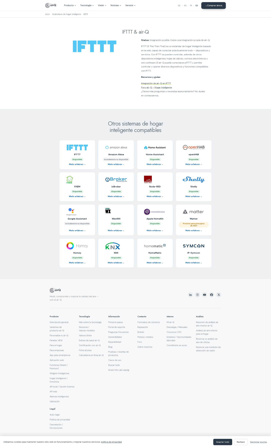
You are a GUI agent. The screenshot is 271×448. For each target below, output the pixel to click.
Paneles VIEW (56, 340)
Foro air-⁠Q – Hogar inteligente (156, 87)
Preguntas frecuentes (118, 332)
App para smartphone (60, 355)
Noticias (115, 5)
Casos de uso (114, 360)
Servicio (129, 5)
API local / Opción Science (62, 386)
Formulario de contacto (148, 322)
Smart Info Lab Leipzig (118, 370)
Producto (69, 5)
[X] (218, 294)
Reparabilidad (114, 342)
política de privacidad (111, 442)
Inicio (47, 14)
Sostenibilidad (115, 337)
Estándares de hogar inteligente (66, 14)
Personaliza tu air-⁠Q (59, 335)
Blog (110, 347)
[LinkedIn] (190, 294)
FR (191, 5)
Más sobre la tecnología (90, 322)
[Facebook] (211, 294)
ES (197, 5)
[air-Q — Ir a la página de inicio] (50, 5)
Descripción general (59, 322)
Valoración (55, 401)
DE (179, 5)
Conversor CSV (174, 332)
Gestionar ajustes (258, 442)
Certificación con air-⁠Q (90, 345)
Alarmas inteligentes (59, 396)
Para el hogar (56, 345)
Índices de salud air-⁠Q (89, 340)
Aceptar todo (222, 442)
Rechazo (241, 442)
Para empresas (57, 350)
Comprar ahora (214, 5)
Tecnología (85, 5)
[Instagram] (197, 294)
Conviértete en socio (177, 345)
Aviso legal (55, 414)
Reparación (142, 327)
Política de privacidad (60, 419)
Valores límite (85, 335)
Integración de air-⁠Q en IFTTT (156, 83)
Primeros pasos (115, 322)
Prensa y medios (145, 337)
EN (185, 5)
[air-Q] (55, 290)
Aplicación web (57, 360)
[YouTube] (204, 294)
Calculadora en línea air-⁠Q (91, 355)
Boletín (140, 332)
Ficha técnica (85, 350)
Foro (139, 342)
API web (53, 391)
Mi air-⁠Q (170, 322)
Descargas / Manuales (177, 327)
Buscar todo (114, 365)
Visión (101, 5)
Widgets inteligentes (59, 373)
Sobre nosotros (144, 347)
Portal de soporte (116, 327)
